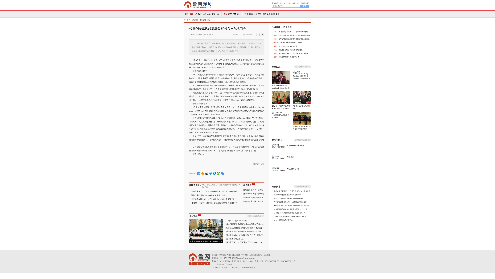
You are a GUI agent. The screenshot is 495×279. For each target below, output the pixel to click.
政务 (200, 14)
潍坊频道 (195, 20)
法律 (273, 14)
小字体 (258, 35)
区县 (209, 14)
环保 (255, 14)
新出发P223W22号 (249, 261)
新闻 (191, 14)
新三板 (276, 43)
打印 (236, 35)
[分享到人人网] (214, 173)
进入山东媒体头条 (254, 216)
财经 (239, 14)
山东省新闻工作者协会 (224, 264)
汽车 (234, 14)
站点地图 (252, 255)
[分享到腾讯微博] (210, 173)
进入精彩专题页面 (301, 140)
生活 (247, 14)
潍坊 (204, 14)
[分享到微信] (218, 173)
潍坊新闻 (203, 20)
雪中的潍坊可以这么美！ (236, 239)
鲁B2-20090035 (270, 261)
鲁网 (186, 14)
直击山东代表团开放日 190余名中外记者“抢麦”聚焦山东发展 (301, 78)
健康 (268, 14)
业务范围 (237, 255)
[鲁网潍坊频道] (198, 8)
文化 (277, 14)
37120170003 (225, 261)
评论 (275, 46)
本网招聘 (244, 255)
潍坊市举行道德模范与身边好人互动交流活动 (209, 195)
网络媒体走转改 (293, 169)
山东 (195, 14)
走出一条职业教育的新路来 (288, 46)
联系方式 (295, 3)
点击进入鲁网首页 (301, 67)
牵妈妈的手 (291, 157)
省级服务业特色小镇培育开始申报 (290, 50)
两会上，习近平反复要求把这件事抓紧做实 (288, 198)
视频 (217, 14)
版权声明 (259, 255)
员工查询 (305, 3)
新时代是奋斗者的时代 (296, 145)
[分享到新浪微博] (206, 173)
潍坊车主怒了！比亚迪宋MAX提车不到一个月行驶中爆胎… (214, 191)
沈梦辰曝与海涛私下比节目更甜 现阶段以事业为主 (296, 53)
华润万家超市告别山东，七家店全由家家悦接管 (295, 32)
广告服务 (230, 255)
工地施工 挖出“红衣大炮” (236, 221)
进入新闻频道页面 (301, 187)
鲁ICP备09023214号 (288, 261)
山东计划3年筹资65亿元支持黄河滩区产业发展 (290, 216)
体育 (213, 14)
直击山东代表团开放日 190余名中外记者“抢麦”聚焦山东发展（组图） (281, 88)
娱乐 (275, 53)
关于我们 (215, 255)
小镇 (275, 50)
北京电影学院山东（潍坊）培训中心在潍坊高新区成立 (213, 199)
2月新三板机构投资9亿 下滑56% (291, 43)
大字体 (262, 35)
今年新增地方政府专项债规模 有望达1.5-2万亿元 (295, 39)
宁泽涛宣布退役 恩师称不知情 (289, 57)
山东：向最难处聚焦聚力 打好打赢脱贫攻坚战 (294, 35)
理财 (225, 14)
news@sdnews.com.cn (247, 258)
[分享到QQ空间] (202, 173)
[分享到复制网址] (222, 173)
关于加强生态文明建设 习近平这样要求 (287, 195)
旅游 (264, 14)
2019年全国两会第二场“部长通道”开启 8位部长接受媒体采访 (281, 108)
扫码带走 (249, 35)
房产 (230, 14)
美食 (260, 14)
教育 (251, 14)
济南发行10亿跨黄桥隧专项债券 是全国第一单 (290, 213)
